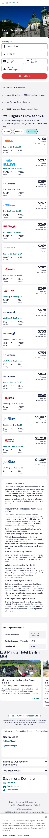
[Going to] (24, 54)
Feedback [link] (37, 805)
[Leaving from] (24, 46)
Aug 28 (34, 62)
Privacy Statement (10, 835)
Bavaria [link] (10, 87)
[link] (24, 783)
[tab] (8, 731)
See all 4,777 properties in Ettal (24, 716)
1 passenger (12, 70)
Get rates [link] (36, 699)
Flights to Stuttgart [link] (10, 746)
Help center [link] (29, 802)
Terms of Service (23, 835)
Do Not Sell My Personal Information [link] (20, 805)
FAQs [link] (36, 802)
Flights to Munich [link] (9, 741)
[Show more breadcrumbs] (4, 87)
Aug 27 (10, 62)
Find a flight (24, 76)
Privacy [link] (11, 802)
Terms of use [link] (20, 802)
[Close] (46, 817)
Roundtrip (5, 42)
